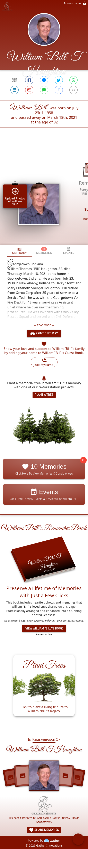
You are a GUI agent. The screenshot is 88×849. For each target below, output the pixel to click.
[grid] (44, 193)
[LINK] (73, 90)
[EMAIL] (29, 90)
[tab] (19, 251)
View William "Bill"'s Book (44, 628)
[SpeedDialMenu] (78, 839)
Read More (44, 325)
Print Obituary (46, 333)
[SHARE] (59, 90)
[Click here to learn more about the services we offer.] (44, 806)
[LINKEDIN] (14, 90)
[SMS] (44, 90)
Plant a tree (44, 394)
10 (83, 460)
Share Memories (46, 829)
